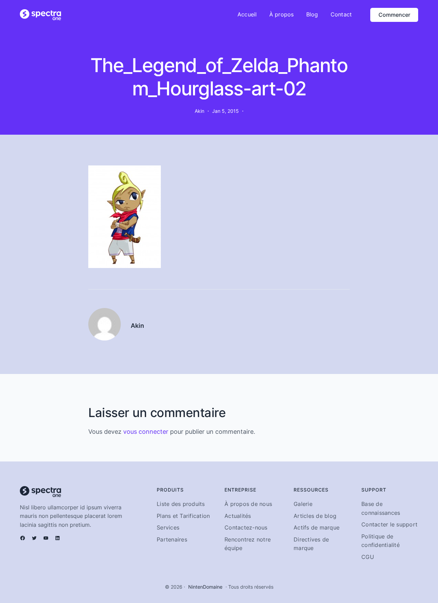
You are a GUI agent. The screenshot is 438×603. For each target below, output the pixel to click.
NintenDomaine (205, 587)
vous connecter (145, 431)
